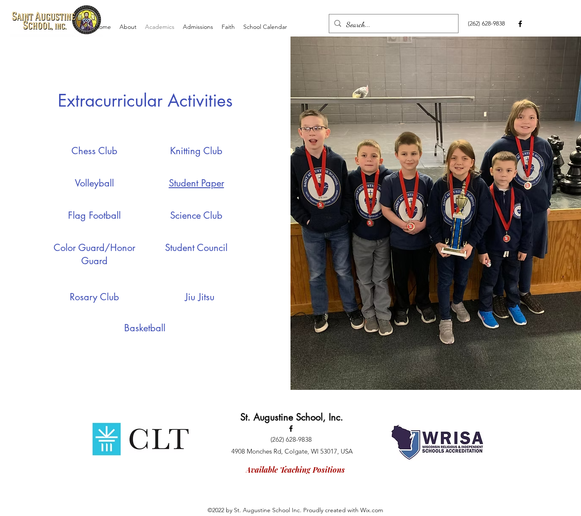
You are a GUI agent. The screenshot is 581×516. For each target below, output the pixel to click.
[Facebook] (520, 24)
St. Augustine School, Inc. (291, 417)
